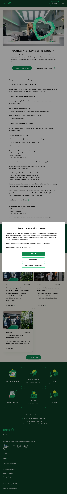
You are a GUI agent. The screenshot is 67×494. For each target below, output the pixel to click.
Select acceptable (33, 259)
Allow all (33, 254)
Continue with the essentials (33, 265)
